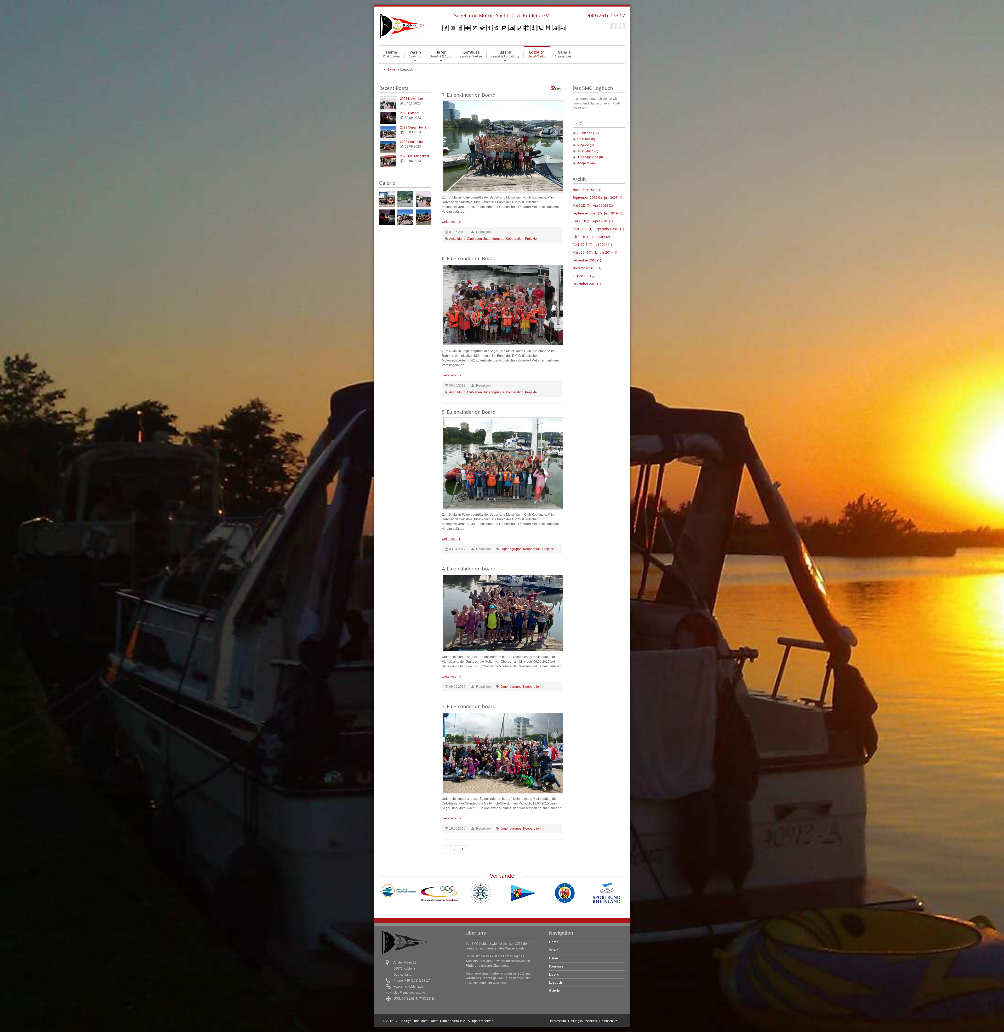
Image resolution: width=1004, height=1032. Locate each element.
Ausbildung (457, 239)
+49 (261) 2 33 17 (606, 15)
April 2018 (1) (603, 221)
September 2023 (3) (587, 197)
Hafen (441, 54)
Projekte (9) (585, 145)
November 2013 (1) (587, 268)
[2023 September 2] (388, 132)
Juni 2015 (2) (601, 237)
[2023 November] (388, 103)
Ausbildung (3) (587, 151)
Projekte (531, 239)
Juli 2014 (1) (603, 244)
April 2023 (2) (603, 205)
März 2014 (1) (582, 252)
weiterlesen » (451, 222)
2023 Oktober (409, 113)
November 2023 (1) (587, 190)
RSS (559, 89)
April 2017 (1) (582, 229)
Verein (415, 54)
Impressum (558, 1021)
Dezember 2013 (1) (587, 260)
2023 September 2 (413, 127)
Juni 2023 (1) (613, 197)
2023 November (411, 99)
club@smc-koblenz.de (409, 992)
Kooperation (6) (588, 163)
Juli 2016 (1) (581, 237)
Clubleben (474, 239)
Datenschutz (608, 1021)
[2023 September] (388, 146)
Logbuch (537, 54)
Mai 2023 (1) (581, 205)
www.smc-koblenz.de (408, 986)
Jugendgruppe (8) (590, 157)
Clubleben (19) (588, 133)
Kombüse (471, 54)
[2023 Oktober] (388, 118)
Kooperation (514, 239)
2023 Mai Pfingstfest (414, 156)
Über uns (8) (586, 139)
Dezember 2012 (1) (587, 284)
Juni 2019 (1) (613, 213)
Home (391, 54)
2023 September (412, 142)
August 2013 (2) (584, 276)
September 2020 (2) (587, 213)
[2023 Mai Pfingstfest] (388, 161)
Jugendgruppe (493, 239)
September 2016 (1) (609, 229)
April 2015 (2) (582, 244)
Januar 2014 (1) (606, 252)
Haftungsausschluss (582, 1021)
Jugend (504, 54)
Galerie (564, 54)
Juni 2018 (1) (581, 221)
